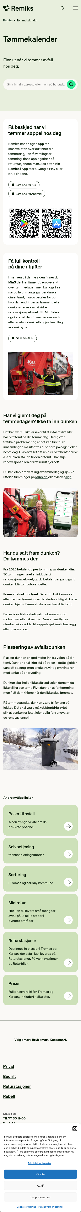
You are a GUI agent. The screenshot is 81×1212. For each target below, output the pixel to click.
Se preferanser (41, 1197)
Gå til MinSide (24, 338)
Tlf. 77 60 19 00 (14, 1118)
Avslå (40, 1185)
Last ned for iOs (26, 185)
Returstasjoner (17, 1086)
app (68, 477)
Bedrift (9, 1076)
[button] (75, 1129)
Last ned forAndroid (29, 193)
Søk (55, 8)
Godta (40, 1174)
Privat (8, 1066)
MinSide (41, 477)
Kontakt (9, 1123)
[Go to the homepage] (18, 9)
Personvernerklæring (50, 1206)
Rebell (9, 1096)
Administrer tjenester (39, 1163)
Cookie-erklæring (26, 1206)
